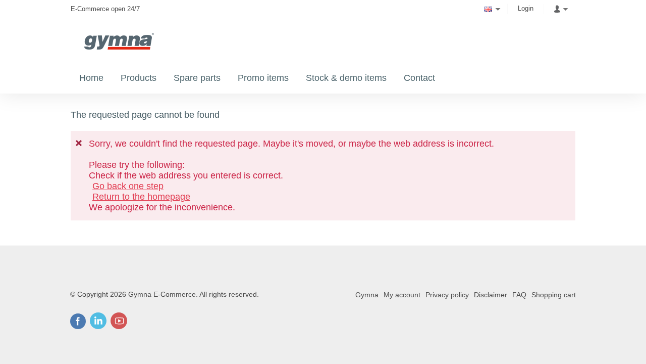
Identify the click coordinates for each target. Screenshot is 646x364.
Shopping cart (553, 295)
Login (525, 8)
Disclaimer (490, 295)
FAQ (519, 295)
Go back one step (128, 186)
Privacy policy (447, 295)
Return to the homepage (141, 197)
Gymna (367, 295)
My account (402, 295)
